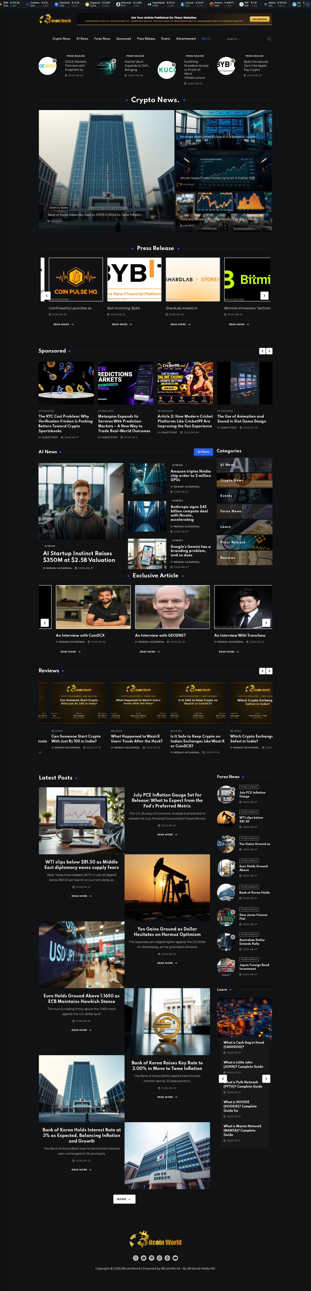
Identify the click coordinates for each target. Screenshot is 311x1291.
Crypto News (61, 38)
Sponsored (123, 38)
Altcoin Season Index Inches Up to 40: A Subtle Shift (217, 178)
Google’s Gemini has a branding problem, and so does (191, 551)
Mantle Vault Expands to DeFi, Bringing (137, 66)
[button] (46, 295)
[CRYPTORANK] (308, 4)
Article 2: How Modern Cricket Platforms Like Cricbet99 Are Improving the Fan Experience (185, 421)
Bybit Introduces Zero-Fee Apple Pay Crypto (256, 66)
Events (165, 38)
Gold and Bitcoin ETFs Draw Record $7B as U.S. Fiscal (218, 219)
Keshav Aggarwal (59, 568)
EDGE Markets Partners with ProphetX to (75, 66)
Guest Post (50, 437)
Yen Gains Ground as (254, 844)
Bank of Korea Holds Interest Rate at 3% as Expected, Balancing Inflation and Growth (81, 1136)
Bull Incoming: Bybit (57, 308)
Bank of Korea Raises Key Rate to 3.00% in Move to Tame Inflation (95, 215)
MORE (121, 1199)
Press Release (146, 38)
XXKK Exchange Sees (233, 308)
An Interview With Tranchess (143, 636)
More (205, 38)
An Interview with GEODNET (64, 636)
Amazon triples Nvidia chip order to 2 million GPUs (191, 476)
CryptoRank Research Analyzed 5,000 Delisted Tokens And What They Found (243, 741)
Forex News (102, 38)
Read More (53, 324)
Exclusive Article (51, 627)
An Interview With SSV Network (225, 636)
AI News (82, 38)
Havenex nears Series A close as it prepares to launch (218, 137)
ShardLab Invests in (115, 308)
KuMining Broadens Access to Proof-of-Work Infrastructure (196, 70)
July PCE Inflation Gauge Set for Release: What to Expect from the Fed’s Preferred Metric (167, 801)
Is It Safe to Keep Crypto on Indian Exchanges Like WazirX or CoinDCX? (125, 741)
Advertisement (186, 38)
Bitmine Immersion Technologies (185, 308)
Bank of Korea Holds (254, 892)
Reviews (44, 731)
